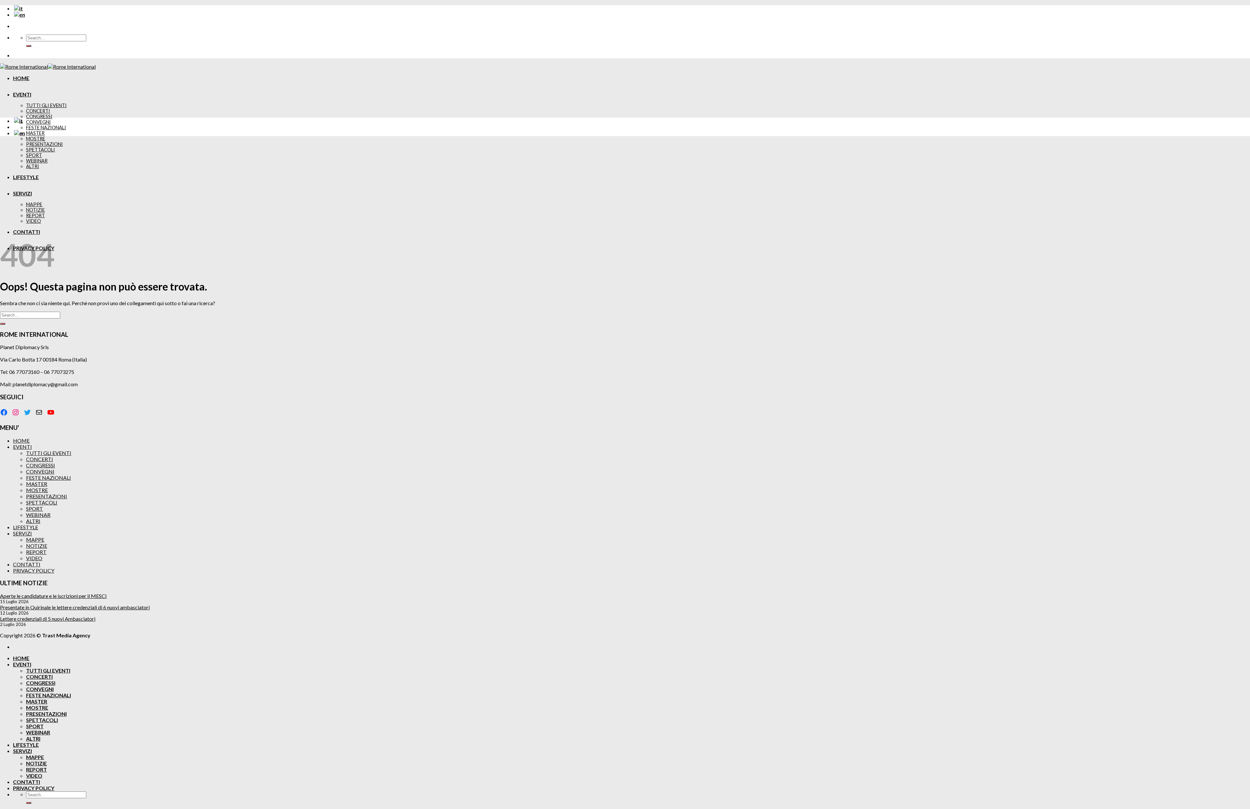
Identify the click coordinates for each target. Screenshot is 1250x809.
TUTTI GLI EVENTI (46, 105)
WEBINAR (37, 160)
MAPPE (34, 204)
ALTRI (32, 166)
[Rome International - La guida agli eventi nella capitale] (48, 67)
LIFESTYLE (26, 177)
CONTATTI (26, 232)
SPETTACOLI (40, 149)
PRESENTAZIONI (44, 144)
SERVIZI (22, 193)
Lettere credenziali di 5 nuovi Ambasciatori (47, 619)
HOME (21, 78)
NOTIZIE (35, 210)
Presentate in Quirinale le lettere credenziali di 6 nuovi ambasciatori (75, 607)
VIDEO (33, 221)
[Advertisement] (625, 187)
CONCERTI (38, 111)
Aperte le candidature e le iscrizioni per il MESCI (53, 596)
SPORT (34, 155)
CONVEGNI (38, 122)
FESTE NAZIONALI (46, 127)
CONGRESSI (39, 116)
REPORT (35, 215)
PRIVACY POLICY (33, 570)
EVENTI (22, 94)
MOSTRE (35, 138)
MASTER (35, 133)
